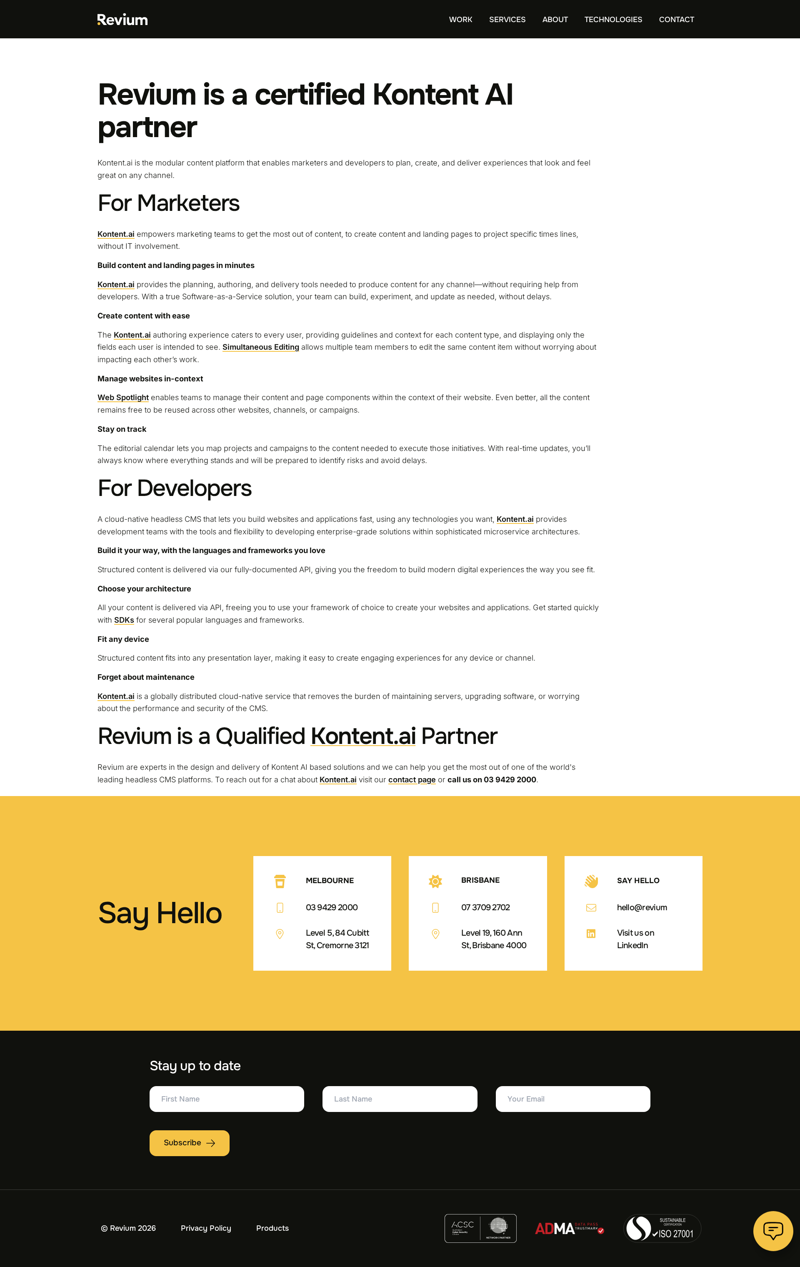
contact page (412, 779)
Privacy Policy (206, 1228)
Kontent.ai (116, 233)
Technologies (613, 19)
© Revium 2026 (128, 1228)
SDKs (124, 619)
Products (272, 1228)
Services (507, 19)
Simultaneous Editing (260, 346)
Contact (676, 19)
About (555, 19)
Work (460, 19)
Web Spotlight (123, 397)
